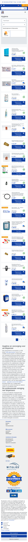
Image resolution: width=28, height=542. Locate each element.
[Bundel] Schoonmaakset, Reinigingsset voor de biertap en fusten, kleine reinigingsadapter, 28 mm (18, 311)
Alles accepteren (14, 533)
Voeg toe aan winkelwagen (18, 59)
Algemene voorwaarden (11, 442)
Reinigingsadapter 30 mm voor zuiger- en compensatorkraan (18, 141)
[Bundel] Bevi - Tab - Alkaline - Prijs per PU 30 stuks (18, 208)
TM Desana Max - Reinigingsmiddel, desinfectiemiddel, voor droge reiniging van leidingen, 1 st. (18, 50)
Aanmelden (8, 431)
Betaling (7, 423)
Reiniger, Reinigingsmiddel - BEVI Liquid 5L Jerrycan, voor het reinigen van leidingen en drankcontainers (18, 223)
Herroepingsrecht (9, 438)
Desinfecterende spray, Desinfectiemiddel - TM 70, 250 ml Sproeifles (18, 110)
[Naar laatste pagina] (26, 339)
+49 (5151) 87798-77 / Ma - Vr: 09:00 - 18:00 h (14, 2)
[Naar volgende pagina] (24, 339)
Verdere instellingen (5, 530)
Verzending (20, 61)
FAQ (7, 424)
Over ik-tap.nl (8, 441)
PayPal (5, 527)
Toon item (18, 173)
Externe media (7, 525)
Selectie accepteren (14, 539)
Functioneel (6, 522)
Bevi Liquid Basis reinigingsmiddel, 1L (16, 94)
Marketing (6, 523)
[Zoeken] (25, 8)
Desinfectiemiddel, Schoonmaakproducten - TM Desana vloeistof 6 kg (17, 295)
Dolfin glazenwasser (11, 352)
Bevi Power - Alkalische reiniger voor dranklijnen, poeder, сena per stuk (18, 66)
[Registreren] (4, 5)
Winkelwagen (8, 433)
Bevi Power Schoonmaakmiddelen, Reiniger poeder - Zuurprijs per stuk (18, 80)
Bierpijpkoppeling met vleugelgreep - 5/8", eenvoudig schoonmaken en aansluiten (18, 265)
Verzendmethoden (9, 425)
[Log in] (2, 5)
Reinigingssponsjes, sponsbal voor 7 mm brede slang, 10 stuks (18, 154)
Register (7, 432)
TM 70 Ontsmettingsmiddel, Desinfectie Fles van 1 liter (17, 279)
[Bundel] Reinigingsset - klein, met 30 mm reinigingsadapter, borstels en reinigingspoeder (18, 238)
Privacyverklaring (9, 440)
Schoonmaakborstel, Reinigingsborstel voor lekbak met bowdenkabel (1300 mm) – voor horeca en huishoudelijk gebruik (18, 194)
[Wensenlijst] (20, 5)
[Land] (18, 5)
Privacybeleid (11, 520)
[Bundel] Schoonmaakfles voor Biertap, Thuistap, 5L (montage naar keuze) (18, 167)
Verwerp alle (14, 536)
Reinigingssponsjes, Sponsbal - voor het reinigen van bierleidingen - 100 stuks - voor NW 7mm (18, 125)
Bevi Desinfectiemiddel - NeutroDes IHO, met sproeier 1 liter (18, 325)
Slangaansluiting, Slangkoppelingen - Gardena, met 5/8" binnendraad (18, 180)
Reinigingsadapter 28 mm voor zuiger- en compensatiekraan (18, 250)
